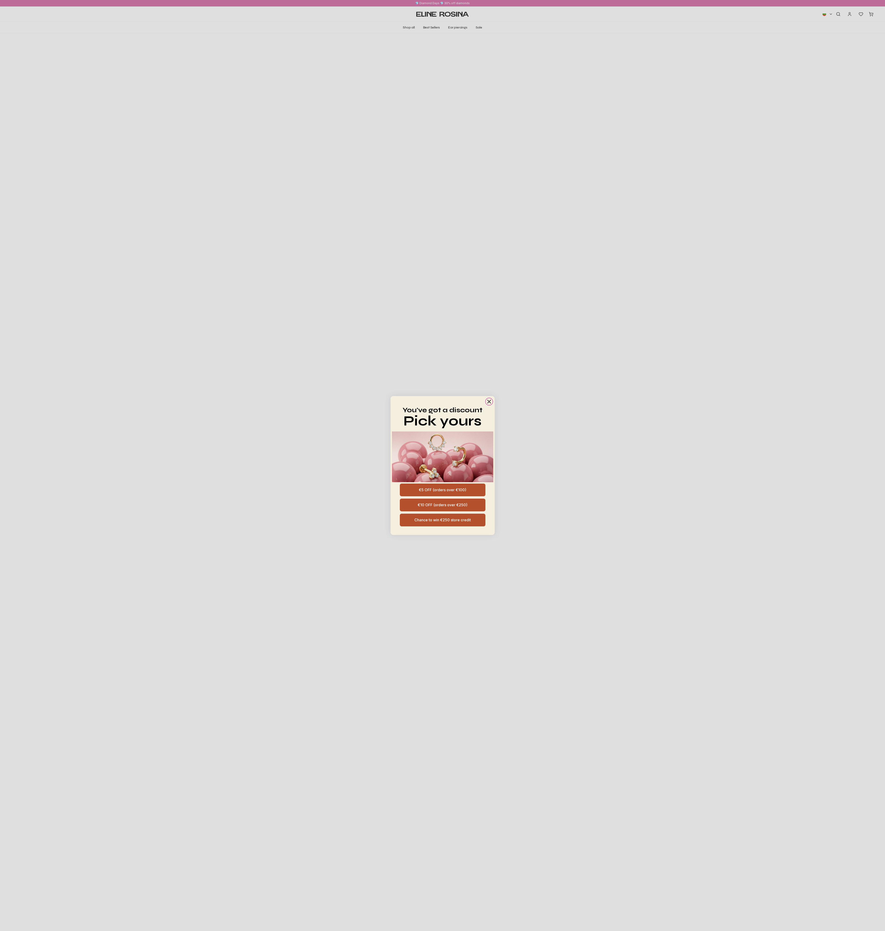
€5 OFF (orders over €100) (442, 489)
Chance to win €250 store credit (442, 520)
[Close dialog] (489, 401)
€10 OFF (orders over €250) (442, 505)
